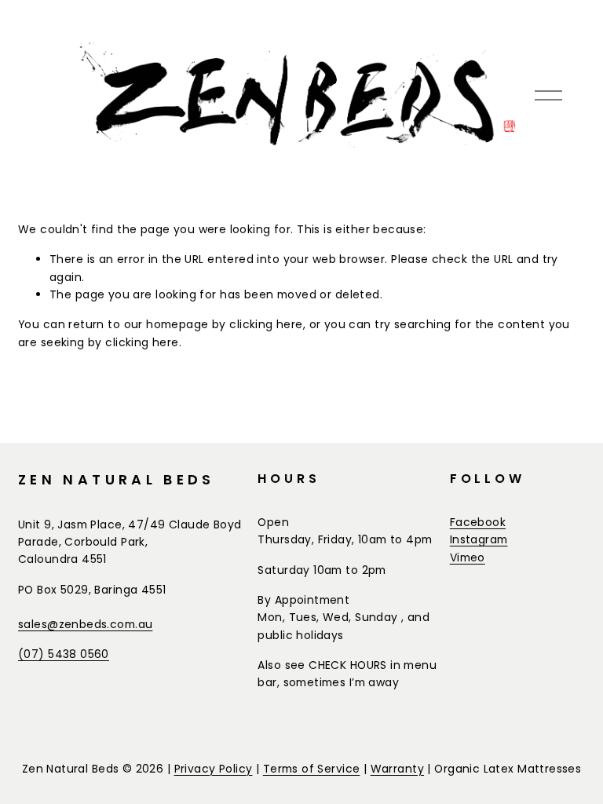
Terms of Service (311, 769)
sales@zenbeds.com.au (85, 624)
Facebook (478, 522)
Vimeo (467, 557)
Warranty (397, 769)
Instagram (479, 539)
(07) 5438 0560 (63, 654)
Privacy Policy (213, 769)
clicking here (265, 324)
